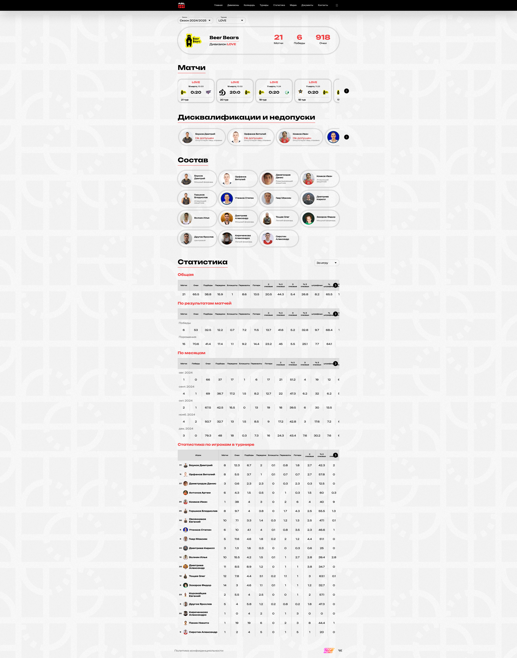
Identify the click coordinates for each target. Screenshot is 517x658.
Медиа (293, 5)
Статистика (279, 5)
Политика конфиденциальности (198, 650)
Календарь (249, 5)
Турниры (264, 5)
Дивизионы (233, 5)
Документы (307, 5)
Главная (218, 5)
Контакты (323, 5)
